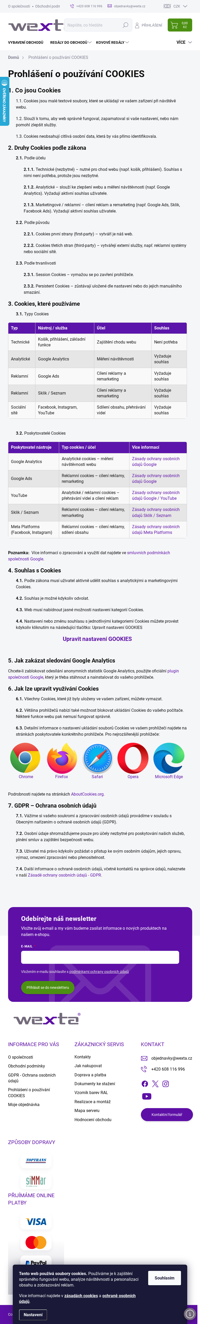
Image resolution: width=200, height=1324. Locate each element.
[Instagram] (166, 1083)
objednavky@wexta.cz (171, 1058)
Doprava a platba (90, 1074)
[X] (155, 1083)
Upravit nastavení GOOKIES (97, 639)
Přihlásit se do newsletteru (48, 987)
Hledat (125, 25)
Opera (133, 776)
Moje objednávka (24, 1104)
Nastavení (33, 1314)
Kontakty (82, 1056)
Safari (97, 776)
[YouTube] (147, 1095)
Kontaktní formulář (167, 1115)
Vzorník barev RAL (91, 1092)
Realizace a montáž (92, 1101)
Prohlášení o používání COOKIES (29, 1092)
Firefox (61, 776)
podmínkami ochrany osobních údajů (99, 972)
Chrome (26, 776)
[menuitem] (27, 42)
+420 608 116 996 (168, 1069)
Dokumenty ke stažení (94, 1083)
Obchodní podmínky (51, 6)
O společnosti (19, 6)
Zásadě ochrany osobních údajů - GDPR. (65, 875)
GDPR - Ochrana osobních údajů (32, 1078)
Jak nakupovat (88, 1065)
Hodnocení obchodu (92, 1119)
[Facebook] (145, 1083)
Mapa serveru (86, 1110)
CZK (176, 6)
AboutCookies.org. (88, 794)
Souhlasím (164, 1278)
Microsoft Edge (169, 776)
